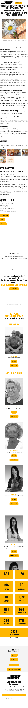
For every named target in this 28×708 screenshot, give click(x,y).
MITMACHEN (18, 2)
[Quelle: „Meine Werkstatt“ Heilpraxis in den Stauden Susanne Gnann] (10, 152)
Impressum (17, 703)
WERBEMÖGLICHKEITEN (14, 669)
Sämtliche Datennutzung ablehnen (14, 698)
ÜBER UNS (14, 655)
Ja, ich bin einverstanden (14, 695)
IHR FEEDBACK (14, 665)
